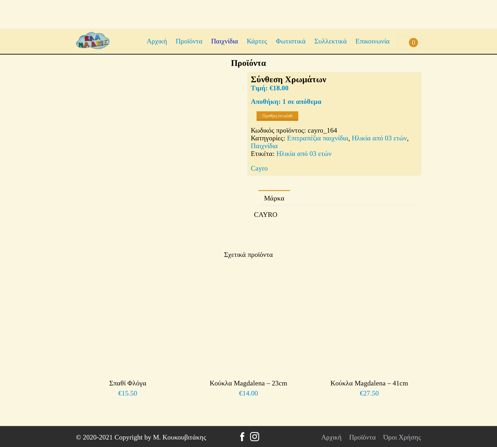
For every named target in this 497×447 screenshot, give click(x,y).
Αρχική (157, 41)
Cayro (259, 168)
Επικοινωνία (372, 41)
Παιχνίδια (224, 41)
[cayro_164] (159, 155)
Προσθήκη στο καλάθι (277, 115)
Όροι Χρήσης (402, 437)
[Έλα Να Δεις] (93, 47)
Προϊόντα (189, 41)
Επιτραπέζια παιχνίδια (317, 138)
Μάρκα (274, 198)
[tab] (274, 198)
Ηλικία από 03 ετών (379, 138)
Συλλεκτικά (330, 41)
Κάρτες (257, 41)
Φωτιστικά (291, 41)
